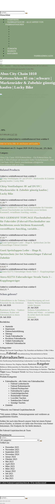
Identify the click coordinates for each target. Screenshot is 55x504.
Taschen (51, 369)
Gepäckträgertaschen (19, 36)
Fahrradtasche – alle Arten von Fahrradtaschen (24, 23)
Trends (22, 372)
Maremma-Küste (45, 361)
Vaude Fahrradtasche (14, 336)
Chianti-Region (18, 350)
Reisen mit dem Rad (41, 367)
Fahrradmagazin (43, 56)
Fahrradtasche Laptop (20, 34)
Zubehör (8, 66)
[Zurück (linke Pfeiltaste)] (1, 503)
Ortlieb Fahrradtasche (14, 341)
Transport (15, 372)
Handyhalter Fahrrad (19, 27)
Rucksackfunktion (5, 369)
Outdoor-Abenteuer (6, 364)
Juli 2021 (9, 473)
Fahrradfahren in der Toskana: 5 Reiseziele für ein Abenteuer (13, 301)
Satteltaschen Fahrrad (20, 29)
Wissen (7, 374)
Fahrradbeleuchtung (23, 354)
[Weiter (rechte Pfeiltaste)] (4, 503)
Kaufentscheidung (17, 361)
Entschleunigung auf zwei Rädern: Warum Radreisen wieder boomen (39, 302)
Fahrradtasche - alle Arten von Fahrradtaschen (24, 381)
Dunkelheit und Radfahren (35, 350)
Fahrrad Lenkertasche (20, 39)
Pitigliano (19, 364)
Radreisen (32, 364)
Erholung (3, 354)
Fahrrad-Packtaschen (19, 31)
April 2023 (10, 464)
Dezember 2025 (12, 447)
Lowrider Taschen (18, 41)
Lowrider (36, 361)
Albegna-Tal (4, 350)
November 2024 (12, 454)
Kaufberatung (7, 361)
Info (1, 361)
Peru (14, 364)
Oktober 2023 (11, 459)
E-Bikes (51, 350)
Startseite (9, 326)
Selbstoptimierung (23, 369)
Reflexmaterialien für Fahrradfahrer (19, 367)
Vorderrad (37, 372)
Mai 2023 (9, 461)
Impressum (10, 329)
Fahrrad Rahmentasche (20, 43)
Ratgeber (12, 53)
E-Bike (46, 350)
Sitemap (8, 334)
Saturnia (14, 369)
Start (1, 66)
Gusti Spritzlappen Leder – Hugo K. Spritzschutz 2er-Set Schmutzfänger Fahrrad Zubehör (26, 254)
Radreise (25, 364)
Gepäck (34, 358)
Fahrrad (11, 353)
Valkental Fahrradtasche (15, 343)
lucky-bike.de (5, 150)
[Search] (1, 63)
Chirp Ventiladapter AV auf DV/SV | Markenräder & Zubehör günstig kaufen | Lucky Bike (24, 190)
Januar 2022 (10, 471)
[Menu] (1, 60)
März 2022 (10, 469)
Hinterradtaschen (49, 358)
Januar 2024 (10, 457)
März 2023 (10, 466)
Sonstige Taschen (18, 403)
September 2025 (12, 452)
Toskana (8, 372)
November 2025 (12, 449)
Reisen (32, 367)
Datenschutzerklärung (14, 331)
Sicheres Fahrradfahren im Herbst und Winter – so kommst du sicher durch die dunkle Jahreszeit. (41, 313)
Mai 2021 (9, 478)
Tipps (2, 371)
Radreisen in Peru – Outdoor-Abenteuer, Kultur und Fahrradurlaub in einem (12, 312)
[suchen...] (26, 13)
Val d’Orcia (29, 372)
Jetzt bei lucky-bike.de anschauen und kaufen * (20, 143)
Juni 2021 (9, 476)
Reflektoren (3, 367)
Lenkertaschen (28, 361)
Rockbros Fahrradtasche (15, 338)
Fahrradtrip (28, 358)
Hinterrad (40, 358)
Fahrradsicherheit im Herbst (38, 354)
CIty (25, 350)
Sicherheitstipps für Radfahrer (38, 369)
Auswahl (10, 350)
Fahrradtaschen (12, 357)
